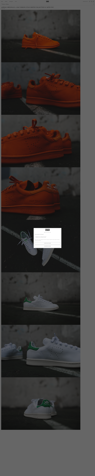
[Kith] (47, 1)
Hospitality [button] (85, 1)
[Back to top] (93, 4)
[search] (91, 1)
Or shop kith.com (47, 246)
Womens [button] (11, 1)
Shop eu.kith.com (47, 243)
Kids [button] (16, 1)
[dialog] (47, 238)
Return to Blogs (5, 4)
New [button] (2, 1)
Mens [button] (6, 1)
